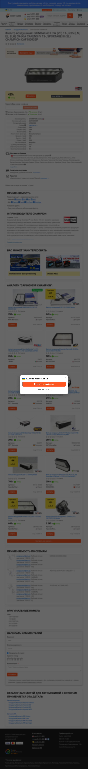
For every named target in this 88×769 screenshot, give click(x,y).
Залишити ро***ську (44, 390)
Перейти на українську (44, 384)
